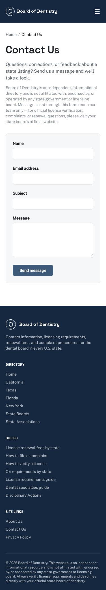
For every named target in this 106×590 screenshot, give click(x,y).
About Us (14, 521)
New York (14, 406)
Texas (11, 390)
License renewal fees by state (33, 447)
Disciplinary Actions (23, 495)
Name (18, 143)
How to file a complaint (26, 455)
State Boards (17, 414)
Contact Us (16, 529)
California (14, 382)
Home (11, 34)
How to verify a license (26, 463)
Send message (33, 270)
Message (21, 218)
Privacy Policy (18, 537)
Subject (20, 193)
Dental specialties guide (27, 487)
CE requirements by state (28, 471)
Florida (12, 398)
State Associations (23, 421)
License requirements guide (31, 479)
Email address (26, 168)
